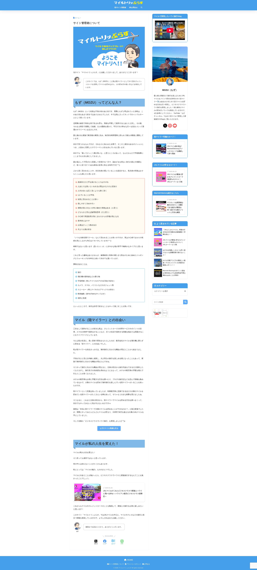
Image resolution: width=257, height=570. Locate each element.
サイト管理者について (116, 564)
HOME (129, 560)
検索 (185, 302)
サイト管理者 (121, 7)
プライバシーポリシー (133, 564)
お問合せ (134, 7)
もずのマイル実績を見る (109, 428)
